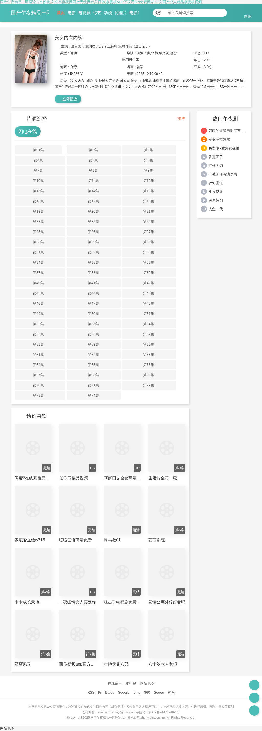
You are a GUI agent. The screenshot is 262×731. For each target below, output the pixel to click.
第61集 (38, 354)
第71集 (93, 385)
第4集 (38, 160)
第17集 (93, 201)
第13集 (38, 191)
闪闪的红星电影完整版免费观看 (228, 131)
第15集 (148, 191)
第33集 (148, 252)
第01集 (38, 150)
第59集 (93, 344)
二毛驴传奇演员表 (223, 174)
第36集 (148, 262)
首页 (61, 12)
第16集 (38, 201)
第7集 (38, 170)
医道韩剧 (216, 200)
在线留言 (115, 683)
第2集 (93, 150)
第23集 (93, 221)
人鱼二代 (216, 209)
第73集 (38, 395)
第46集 (38, 303)
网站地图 (147, 683)
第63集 (148, 354)
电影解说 (137, 12)
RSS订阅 (94, 692)
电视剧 (84, 12)
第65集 (93, 365)
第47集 (93, 303)
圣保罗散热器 (219, 139)
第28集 (38, 242)
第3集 (148, 150)
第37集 (38, 273)
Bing (136, 692)
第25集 (38, 232)
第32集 (93, 252)
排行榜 (131, 683)
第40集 (38, 283)
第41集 (93, 283)
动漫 (108, 12)
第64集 (38, 365)
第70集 (38, 385)
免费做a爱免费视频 (224, 148)
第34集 (38, 262)
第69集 (148, 375)
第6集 (148, 160)
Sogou (159, 692)
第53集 (93, 324)
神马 (171, 692)
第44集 (93, 293)
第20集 (93, 211)
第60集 (148, 344)
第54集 (148, 324)
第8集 (93, 170)
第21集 (148, 211)
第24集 (148, 221)
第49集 (38, 314)
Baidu (109, 692)
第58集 (38, 344)
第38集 (93, 273)
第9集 (148, 170)
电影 (72, 12)
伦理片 (121, 12)
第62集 (93, 354)
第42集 (148, 283)
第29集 (93, 242)
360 (147, 692)
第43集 (38, 293)
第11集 (93, 181)
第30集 (148, 242)
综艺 (97, 12)
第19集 (38, 211)
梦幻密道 (216, 183)
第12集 (148, 181)
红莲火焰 (216, 165)
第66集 (148, 365)
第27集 (148, 232)
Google (124, 692)
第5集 (93, 160)
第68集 (93, 375)
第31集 (38, 252)
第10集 (38, 181)
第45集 (148, 293)
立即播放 (69, 99)
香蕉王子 (216, 157)
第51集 (148, 314)
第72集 (148, 385)
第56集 (93, 334)
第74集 (93, 395)
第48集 (148, 303)
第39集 (148, 273)
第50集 (93, 314)
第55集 (38, 334)
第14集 (93, 191)
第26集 (93, 232)
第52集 (38, 324)
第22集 (38, 221)
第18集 (148, 201)
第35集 (93, 262)
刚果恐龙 (216, 192)
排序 (180, 118)
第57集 (148, 334)
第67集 (38, 375)
